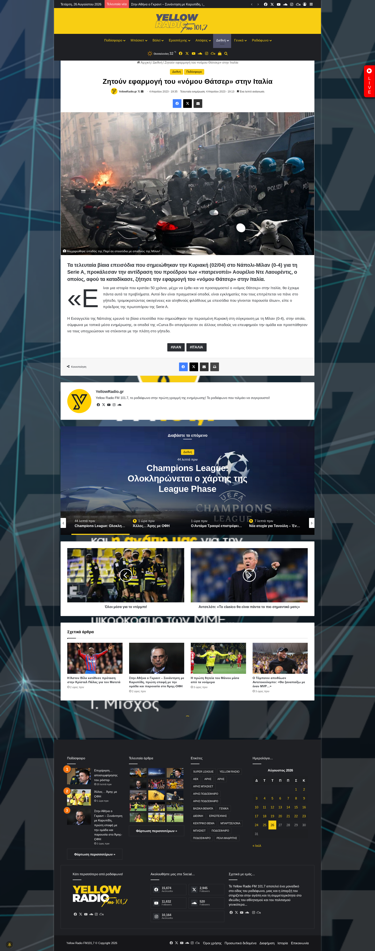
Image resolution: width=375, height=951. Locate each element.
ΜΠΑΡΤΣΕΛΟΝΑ (230, 823)
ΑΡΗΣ (207, 779)
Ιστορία (283, 943)
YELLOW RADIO (229, 771)
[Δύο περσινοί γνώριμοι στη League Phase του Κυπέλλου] (175, 806)
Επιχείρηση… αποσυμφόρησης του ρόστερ (106, 775)
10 (256, 807)
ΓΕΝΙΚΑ (224, 808)
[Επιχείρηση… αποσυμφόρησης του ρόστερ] (79, 776)
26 (272, 825)
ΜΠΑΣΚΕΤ (199, 830)
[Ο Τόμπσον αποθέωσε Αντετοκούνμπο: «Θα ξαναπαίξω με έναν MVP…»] (280, 658)
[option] (187, 480)
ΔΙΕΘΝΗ (198, 815)
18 (264, 816)
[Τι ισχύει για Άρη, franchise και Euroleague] (156, 795)
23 (304, 816)
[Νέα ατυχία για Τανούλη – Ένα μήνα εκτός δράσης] (138, 772)
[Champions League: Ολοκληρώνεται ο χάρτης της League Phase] (156, 772)
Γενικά (238, 40)
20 (280, 816)
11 (264, 807)
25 (264, 825)
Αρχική (145, 62)
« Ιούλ (257, 845)
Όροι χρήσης (212, 943)
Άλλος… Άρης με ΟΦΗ (187, 482)
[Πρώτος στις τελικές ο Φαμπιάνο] (156, 806)
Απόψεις (202, 40)
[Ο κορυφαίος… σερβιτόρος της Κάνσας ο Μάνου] (138, 817)
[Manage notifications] (9, 944)
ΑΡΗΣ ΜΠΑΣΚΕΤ (203, 786)
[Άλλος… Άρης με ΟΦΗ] (79, 797)
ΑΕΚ (195, 779)
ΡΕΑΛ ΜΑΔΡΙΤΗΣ (227, 838)
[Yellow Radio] (187, 22)
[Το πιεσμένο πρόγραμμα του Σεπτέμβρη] (175, 795)
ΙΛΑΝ (177, 347)
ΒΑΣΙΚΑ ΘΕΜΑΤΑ (203, 808)
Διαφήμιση (267, 943)
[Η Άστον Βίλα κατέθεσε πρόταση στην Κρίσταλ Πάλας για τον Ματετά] (95, 658)
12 (272, 807)
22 (296, 816)
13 (280, 807)
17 (256, 816)
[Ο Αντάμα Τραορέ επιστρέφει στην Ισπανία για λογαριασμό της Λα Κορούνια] (175, 784)
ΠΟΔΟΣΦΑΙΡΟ (220, 830)
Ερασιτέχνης (178, 40)
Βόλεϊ (156, 40)
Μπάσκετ (137, 40)
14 (288, 807)
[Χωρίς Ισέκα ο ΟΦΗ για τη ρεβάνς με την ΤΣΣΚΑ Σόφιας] (175, 817)
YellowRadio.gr (128, 91)
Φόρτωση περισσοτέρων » (94, 854)
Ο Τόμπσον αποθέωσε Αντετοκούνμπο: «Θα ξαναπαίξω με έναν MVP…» (279, 682)
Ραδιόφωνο (260, 40)
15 (296, 807)
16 (304, 807)
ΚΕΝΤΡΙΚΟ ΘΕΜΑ (203, 823)
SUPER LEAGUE (203, 771)
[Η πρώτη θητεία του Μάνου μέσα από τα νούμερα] (218, 658)
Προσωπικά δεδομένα (241, 943)
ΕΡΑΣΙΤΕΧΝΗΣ (218, 815)
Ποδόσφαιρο (113, 40)
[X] (103, 404)
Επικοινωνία (300, 943)
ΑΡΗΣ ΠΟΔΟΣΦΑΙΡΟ (205, 793)
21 (288, 816)
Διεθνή (221, 40)
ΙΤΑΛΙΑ (197, 347)
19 (272, 816)
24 (256, 825)
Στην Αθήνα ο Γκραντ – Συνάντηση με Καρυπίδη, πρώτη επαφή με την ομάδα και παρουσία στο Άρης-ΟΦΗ (156, 682)
